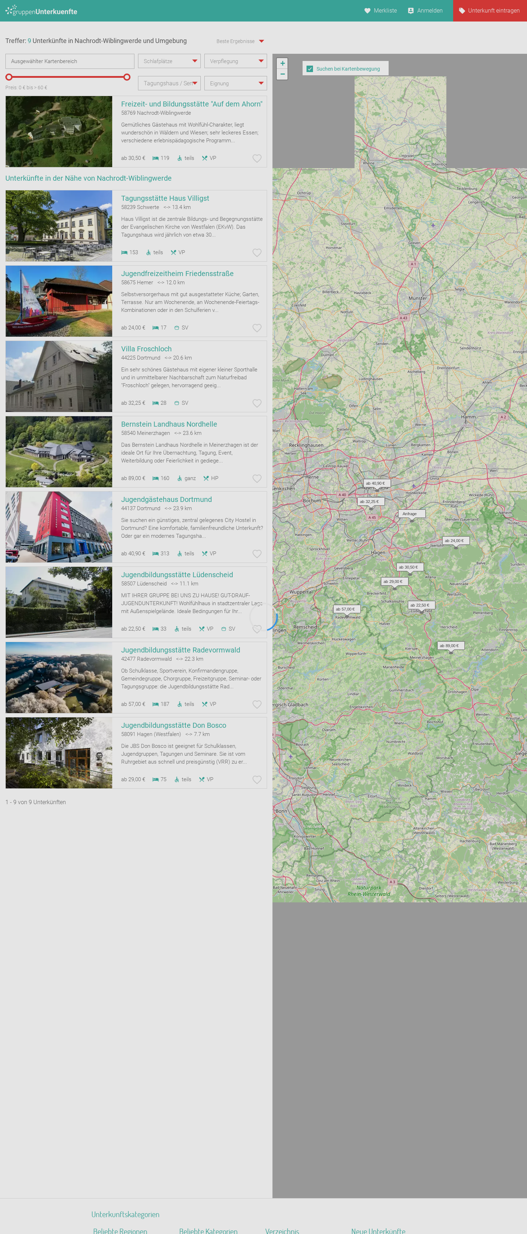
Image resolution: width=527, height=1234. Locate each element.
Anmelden (430, 10)
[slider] (9, 77)
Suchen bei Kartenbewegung (348, 69)
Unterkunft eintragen (494, 10)
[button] (408, 565)
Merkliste (385, 10)
